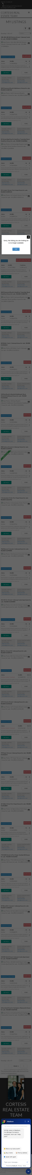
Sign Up (9, 2)
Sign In (3, 2)
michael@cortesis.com (12, 6)
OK (16, 249)
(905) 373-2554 (5, 81)
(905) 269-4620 (21, 81)
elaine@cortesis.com (22, 82)
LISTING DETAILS (6, 72)
